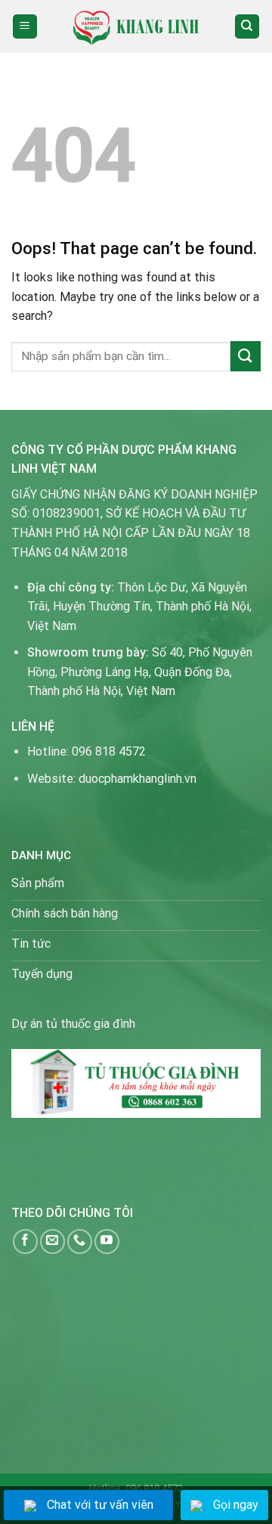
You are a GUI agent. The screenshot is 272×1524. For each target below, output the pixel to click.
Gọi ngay (235, 1505)
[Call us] (79, 1241)
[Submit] (245, 356)
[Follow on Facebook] (25, 1241)
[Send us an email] (52, 1241)
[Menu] (25, 26)
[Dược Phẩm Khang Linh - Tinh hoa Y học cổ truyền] (136, 26)
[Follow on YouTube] (106, 1241)
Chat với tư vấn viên (100, 1505)
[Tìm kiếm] (247, 26)
